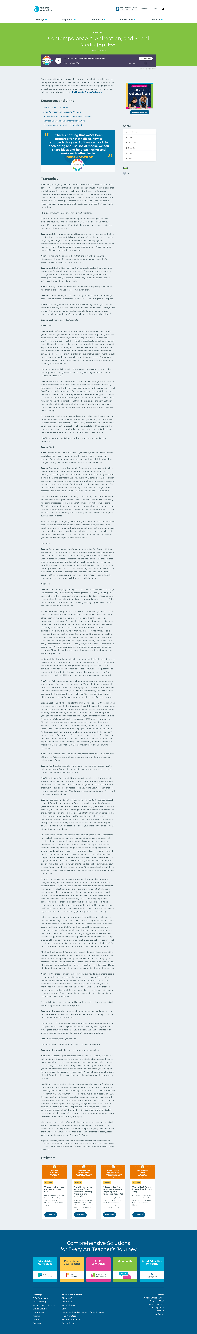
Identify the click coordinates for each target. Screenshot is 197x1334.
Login (155, 9)
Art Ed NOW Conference (44, 1305)
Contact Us (67, 1302)
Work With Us (68, 1305)
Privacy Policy (68, 1323)
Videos (36, 1319)
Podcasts (37, 1323)
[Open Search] (163, 9)
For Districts (126, 19)
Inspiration (67, 19)
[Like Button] (124, 173)
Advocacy (98, 32)
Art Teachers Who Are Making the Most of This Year (67, 116)
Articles (36, 1316)
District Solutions (41, 1309)
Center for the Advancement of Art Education (83, 1312)
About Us (155, 19)
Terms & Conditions (71, 1319)
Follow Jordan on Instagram (56, 107)
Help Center (158, 1314)
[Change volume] (78, 63)
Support (144, 9)
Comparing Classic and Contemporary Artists (64, 121)
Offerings (39, 19)
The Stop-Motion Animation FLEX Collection (64, 125)
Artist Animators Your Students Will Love (62, 112)
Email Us (160, 1311)
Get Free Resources (139, 112)
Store (64, 1309)
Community (97, 19)
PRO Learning (39, 1302)
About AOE (67, 1298)
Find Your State (69, 1316)
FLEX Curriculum (40, 1298)
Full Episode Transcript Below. (87, 92)
